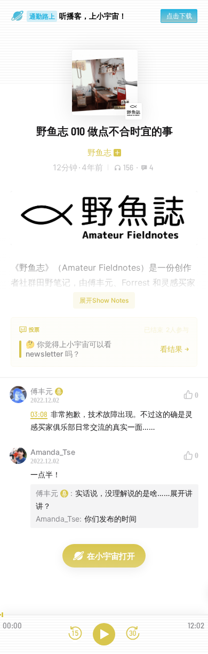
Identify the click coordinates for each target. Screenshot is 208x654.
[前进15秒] (133, 634)
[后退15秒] (75, 634)
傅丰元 (41, 391)
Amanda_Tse (52, 451)
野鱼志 (99, 152)
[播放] (104, 634)
